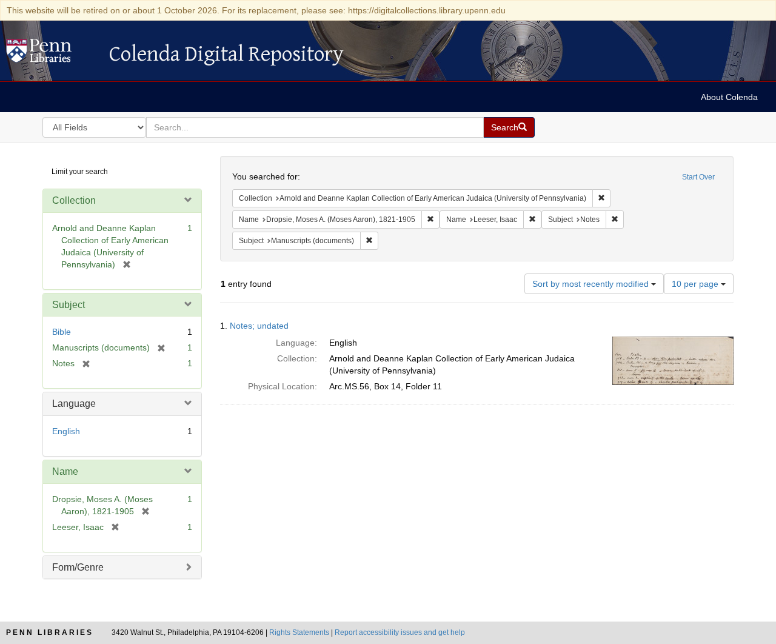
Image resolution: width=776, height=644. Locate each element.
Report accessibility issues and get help (400, 632)
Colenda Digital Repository (51, 54)
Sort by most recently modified (591, 284)
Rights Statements (299, 632)
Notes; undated (259, 325)
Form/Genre (78, 567)
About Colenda (729, 97)
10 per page (696, 284)
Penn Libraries (49, 632)
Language (74, 403)
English (66, 431)
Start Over (698, 177)
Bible (61, 332)
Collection (74, 200)
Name (65, 471)
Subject (68, 305)
